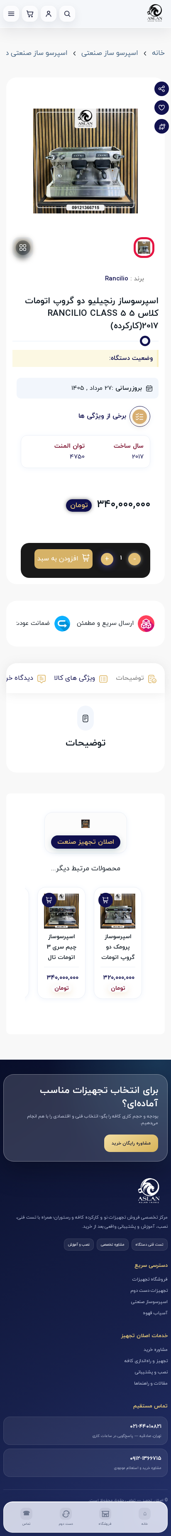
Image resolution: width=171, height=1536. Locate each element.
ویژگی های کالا (74, 678)
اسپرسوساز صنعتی (149, 1301)
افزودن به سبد (57, 558)
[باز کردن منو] (11, 14)
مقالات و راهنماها (151, 1383)
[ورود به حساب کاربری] (48, 14)
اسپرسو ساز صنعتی (109, 53)
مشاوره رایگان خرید (131, 1143)
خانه (158, 53)
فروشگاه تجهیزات (150, 1279)
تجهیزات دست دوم (149, 1290)
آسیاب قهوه (155, 1313)
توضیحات (130, 678)
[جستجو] (67, 14)
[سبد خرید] (30, 14)
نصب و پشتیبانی (151, 1372)
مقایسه (161, 126)
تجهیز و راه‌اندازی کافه (146, 1361)
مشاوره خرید (156, 1349)
